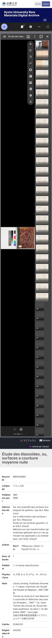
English (46, 4)
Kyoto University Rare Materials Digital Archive (21, 13)
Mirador (46, 440)
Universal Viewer (40, 446)
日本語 (38, 4)
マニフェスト (29, 440)
